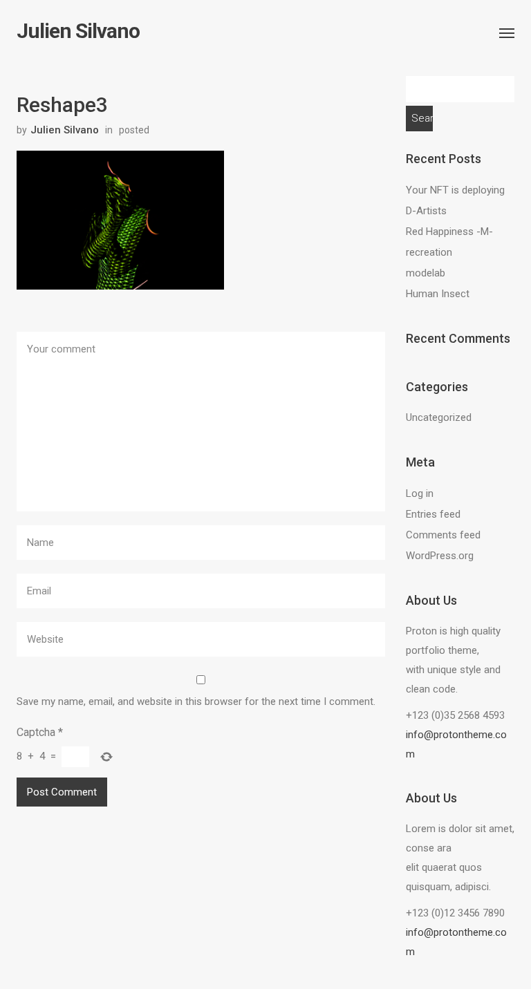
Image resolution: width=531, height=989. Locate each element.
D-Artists (426, 211)
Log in (420, 493)
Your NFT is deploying (455, 190)
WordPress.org (440, 555)
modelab (425, 273)
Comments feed (443, 535)
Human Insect (437, 294)
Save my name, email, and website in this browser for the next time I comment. (196, 701)
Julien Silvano (78, 31)
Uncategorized (439, 417)
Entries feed (433, 514)
